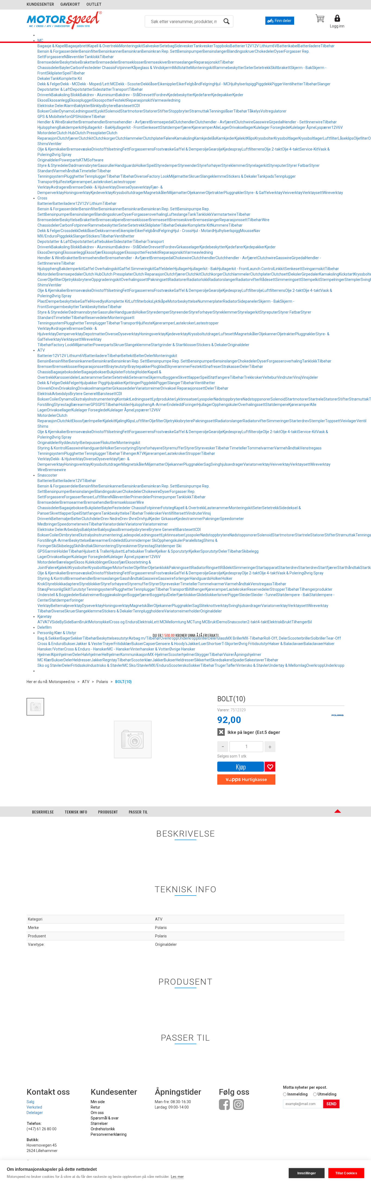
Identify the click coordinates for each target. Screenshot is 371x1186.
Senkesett (151, 127)
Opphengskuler (225, 404)
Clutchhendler (203, 258)
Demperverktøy (69, 334)
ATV (41, 350)
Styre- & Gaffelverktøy (263, 192)
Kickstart (346, 274)
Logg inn (337, 26)
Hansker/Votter (50, 649)
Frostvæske (164, 149)
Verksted (34, 1107)
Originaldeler (48, 160)
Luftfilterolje (252, 290)
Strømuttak (199, 111)
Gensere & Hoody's (171, 643)
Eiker (181, 84)
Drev (55, 388)
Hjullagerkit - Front (127, 127)
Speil (66, 73)
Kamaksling (184, 138)
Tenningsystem (50, 176)
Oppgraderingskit (106, 279)
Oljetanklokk (158, 567)
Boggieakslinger (113, 595)
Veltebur (269, 377)
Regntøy (110, 660)
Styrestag (62, 404)
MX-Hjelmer (158, 654)
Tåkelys (253, 111)
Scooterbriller (299, 638)
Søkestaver (254, 660)
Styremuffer (173, 448)
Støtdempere (276, 404)
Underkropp (334, 665)
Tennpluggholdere (148, 611)
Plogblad (158, 366)
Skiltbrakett (280, 67)
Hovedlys (98, 301)
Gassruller (106, 165)
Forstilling (45, 404)
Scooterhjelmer (181, 654)
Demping (55, 252)
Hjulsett (117, 551)
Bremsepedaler (69, 274)
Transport (120, 89)
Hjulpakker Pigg (93, 383)
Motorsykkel (99, 622)
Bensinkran (132, 51)
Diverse (140, 176)
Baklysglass (108, 529)
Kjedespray (232, 149)
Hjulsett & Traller (97, 551)
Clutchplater (153, 138)
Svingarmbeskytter (62, 307)
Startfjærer (327, 567)
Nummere (219, 225)
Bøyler (64, 67)
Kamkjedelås (205, 138)
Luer (203, 643)
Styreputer (277, 165)
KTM (83, 160)
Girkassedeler (124, 388)
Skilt (67, 589)
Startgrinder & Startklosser (174, 345)
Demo (222, 622)
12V (248, 46)
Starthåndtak (348, 567)
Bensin (43, 361)
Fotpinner (123, 67)
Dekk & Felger (49, 84)
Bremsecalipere (109, 220)
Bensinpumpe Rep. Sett (167, 361)
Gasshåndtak (131, 578)
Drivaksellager (241, 127)
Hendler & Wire (49, 122)
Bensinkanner (110, 51)
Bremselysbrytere (133, 529)
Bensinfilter (89, 51)
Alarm (69, 106)
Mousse (247, 231)
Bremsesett (159, 220)
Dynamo (66, 111)
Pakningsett (158, 279)
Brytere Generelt (84, 394)
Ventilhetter (293, 84)
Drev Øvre (128, 519)
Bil (310, 622)
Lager (224, 127)
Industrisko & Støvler (104, 665)
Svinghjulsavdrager (226, 464)
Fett (125, 149)
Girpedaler (310, 274)
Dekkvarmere (106, 231)
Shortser (214, 643)
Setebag (167, 46)
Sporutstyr (209, 551)
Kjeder (237, 95)
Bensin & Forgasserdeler (58, 51)
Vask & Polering (290, 573)
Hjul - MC (221, 84)
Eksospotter (102, 100)
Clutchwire (244, 122)
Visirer (228, 654)
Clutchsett (280, 274)
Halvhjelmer (91, 654)
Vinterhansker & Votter (149, 649)
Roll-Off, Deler (276, 638)
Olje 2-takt (273, 149)
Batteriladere (309, 46)
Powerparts (69, 160)
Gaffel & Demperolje (191, 149)
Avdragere (60, 187)
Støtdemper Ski (168, 546)
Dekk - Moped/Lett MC (97, 84)
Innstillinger (306, 1173)
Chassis (44, 372)
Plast (41, 301)
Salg (30, 1102)
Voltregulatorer (273, 111)
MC (40, 40)
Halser (329, 643)
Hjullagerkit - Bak (97, 127)
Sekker (77, 638)
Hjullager (181, 269)
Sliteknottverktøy (213, 605)
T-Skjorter (230, 643)
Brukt (84, 622)
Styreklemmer (233, 165)
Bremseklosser (131, 62)
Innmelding (297, 1094)
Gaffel (85, 301)
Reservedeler (96, 317)
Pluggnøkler (234, 192)
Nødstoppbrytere (228, 399)
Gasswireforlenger (174, 578)
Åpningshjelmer (247, 654)
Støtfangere (219, 377)
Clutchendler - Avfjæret (215, 122)
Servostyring (125, 448)
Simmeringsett (288, 279)
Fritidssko (79, 665)
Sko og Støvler (49, 665)
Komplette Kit (70, 78)
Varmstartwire (223, 214)
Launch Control (261, 269)
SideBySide (61, 622)
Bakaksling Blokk (65, 95)
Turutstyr (78, 589)
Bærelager (65, 562)
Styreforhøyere (149, 448)
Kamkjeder (225, 138)
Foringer (190, 404)
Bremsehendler (92, 122)
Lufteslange (177, 214)
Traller (149, 551)
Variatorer (134, 524)
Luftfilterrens (253, 149)
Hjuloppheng (48, 127)
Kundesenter (40, 4)
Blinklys (96, 106)
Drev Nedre (110, 519)
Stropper (193, 453)
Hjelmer (44, 654)
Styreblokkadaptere (62, 584)
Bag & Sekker (48, 638)
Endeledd (175, 404)
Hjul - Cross (182, 231)
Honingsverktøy (77, 192)
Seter (249, 67)
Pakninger (211, 519)
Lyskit (100, 111)
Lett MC (158, 622)
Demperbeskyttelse (63, 301)
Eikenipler (126, 231)
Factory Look (158, 176)
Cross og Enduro (124, 622)
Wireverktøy (333, 192)
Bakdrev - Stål (128, 95)
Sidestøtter (102, 89)
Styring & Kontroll (52, 448)
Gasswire (261, 122)
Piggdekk (264, 84)
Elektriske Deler (50, 106)
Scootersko (178, 665)
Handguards (125, 165)
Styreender (187, 165)
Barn (75, 622)
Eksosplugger (80, 100)
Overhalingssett (134, 279)
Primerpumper (163, 497)
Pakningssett (204, 421)
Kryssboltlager (286, 138)
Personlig (55, 589)
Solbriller (318, 638)
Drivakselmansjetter (95, 388)
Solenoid (112, 111)
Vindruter (285, 377)
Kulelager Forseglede (272, 127)
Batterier (237, 46)
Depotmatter (94, 334)
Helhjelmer (111, 654)
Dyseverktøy (140, 187)
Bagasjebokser (94, 372)
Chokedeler (264, 51)
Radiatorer (178, 279)
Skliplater (54, 73)
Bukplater (115, 372)
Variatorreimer (148, 388)
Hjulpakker (115, 383)
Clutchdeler (91, 519)
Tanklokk (92, 57)
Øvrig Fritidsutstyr (253, 643)
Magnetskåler (155, 192)
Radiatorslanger (222, 279)
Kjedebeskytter (180, 95)
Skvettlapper (189, 377)
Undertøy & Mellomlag (287, 665)
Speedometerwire (73, 524)
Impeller (96, 421)
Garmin (51, 551)
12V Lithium (262, 46)
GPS (74, 116)
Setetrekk (262, 67)
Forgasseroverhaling (149, 214)
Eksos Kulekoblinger (91, 562)
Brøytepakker (139, 366)
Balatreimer (90, 595)
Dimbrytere (68, 535)
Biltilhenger (195, 589)
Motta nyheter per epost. (305, 1087)
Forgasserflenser (78, 497)
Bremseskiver (156, 62)
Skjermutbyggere (163, 377)
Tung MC (200, 622)
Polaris (102, 682)
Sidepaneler (248, 301)
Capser (149, 643)
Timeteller (88, 171)
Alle (216, 127)
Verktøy (44, 187)
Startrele (315, 399)
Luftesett (227, 334)
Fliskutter (109, 442)
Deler (144, 247)
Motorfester (123, 567)
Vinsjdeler (309, 377)
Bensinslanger (215, 51)
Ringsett (213, 567)
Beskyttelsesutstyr (113, 638)
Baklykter (82, 106)
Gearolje (216, 149)
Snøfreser (212, 366)
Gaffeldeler (164, 269)
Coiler (54, 111)
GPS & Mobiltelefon (54, 116)
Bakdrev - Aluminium (98, 95)
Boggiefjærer (138, 595)
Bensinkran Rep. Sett (159, 51)
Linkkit (279, 269)
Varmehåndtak (66, 171)
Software (95, 160)
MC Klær (44, 660)
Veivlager (349, 421)
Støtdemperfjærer (176, 127)
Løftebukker (103, 241)
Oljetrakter (215, 192)
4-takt (262, 622)
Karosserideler (66, 377)
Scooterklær (141, 660)
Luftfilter (330, 138)
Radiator (230, 301)
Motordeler (46, 133)
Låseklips (346, 138)
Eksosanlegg (58, 100)
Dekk (65, 383)
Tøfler (231, 665)
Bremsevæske (79, 149)
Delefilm (44, 627)
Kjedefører (202, 95)
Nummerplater (210, 301)
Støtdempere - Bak (293, 595)
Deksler (295, 274)
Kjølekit (241, 138)
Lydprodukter (163, 399)
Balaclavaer (314, 643)
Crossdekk (69, 231)
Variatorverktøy (256, 464)
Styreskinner (127, 546)
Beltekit (127, 355)
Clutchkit (85, 138)
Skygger (202, 654)
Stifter (163, 111)
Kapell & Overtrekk (103, 46)
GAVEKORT (70, 4)
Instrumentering (103, 399)
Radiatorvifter (248, 279)
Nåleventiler (74, 57)
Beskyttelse (70, 62)
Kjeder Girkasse (162, 519)
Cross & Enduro (50, 643)
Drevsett (147, 95)
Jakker (193, 643)
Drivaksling (68, 388)
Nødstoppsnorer (257, 399)
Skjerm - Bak (301, 67)
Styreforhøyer (209, 165)
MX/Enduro (159, 665)
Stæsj (42, 589)
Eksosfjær (93, 252)
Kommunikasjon (134, 654)
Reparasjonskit (207, 62)
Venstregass (311, 448)
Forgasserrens (141, 149)
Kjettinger (132, 383)
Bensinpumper (190, 51)
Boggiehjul (159, 595)
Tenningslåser (221, 111)
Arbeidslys (61, 394)
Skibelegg (65, 546)
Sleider (245, 595)
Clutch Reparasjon (148, 274)
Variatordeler (114, 524)
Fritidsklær (122, 643)
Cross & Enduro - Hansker (85, 649)
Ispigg (251, 84)
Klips (251, 138)
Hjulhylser (237, 84)
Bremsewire (55, 470)
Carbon (76, 67)
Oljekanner (196, 192)
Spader (238, 660)
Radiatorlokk (197, 279)
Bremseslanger (181, 62)
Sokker (194, 665)
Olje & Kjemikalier (52, 149)
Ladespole (130, 535)
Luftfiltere (101, 497)
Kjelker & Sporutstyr (172, 551)
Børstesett (125, 106)
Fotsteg (130, 372)
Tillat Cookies (346, 1173)
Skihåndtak (83, 546)
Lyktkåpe (160, 301)
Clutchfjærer (67, 138)
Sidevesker (183, 46)
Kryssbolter (264, 138)
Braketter (88, 62)
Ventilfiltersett (174, 513)
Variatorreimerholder (182, 611)
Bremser (76, 187)
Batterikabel (287, 46)
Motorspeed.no (62, 682)
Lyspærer (323, 127)
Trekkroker (253, 377)
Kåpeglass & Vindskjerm (151, 67)
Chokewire (182, 258)
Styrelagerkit (257, 165)
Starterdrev (299, 421)
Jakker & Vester (89, 643)
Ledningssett (85, 111)
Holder (142, 372)
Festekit (120, 100)
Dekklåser (149, 84)
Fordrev (160, 95)
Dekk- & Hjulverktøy (100, 187)
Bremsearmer (72, 502)
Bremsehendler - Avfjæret (127, 122)
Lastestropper (124, 182)
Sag (207, 464)
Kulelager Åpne (303, 127)
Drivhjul (143, 519)
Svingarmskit (313, 269)
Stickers (93, 236)
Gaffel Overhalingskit (101, 269)
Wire (265, 220)
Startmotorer (131, 111)
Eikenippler (167, 84)
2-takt (252, 622)
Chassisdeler (48, 67)
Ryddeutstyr (69, 442)
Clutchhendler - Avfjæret (236, 258)
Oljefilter (361, 138)
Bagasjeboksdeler (66, 372)
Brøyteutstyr (117, 366)
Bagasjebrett (77, 46)
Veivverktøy (292, 192)
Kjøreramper (202, 127)
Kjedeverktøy (102, 192)
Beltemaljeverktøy (66, 605)
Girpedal (276, 122)
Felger (74, 383)
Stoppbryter (179, 111)
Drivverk (44, 95)
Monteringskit (131, 46)
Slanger (324, 84)
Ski (54, 546)
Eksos (42, 100)
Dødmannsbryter (83, 165)
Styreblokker (90, 584)
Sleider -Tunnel (264, 595)
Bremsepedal (161, 122)
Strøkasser (230, 366)
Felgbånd (193, 84)
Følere (169, 138)
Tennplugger (95, 176)
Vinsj (297, 377)
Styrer (189, 448)
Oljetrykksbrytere (76, 279)
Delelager (35, 1112)
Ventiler (55, 144)
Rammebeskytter (229, 67)
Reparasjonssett (233, 220)
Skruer (194, 176)
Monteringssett (121, 317)
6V (274, 46)
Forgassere (54, 57)
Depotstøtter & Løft (54, 89)
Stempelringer (332, 279)
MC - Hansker (118, 649)
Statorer (150, 111)
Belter (139, 355)
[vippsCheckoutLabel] (246, 779)
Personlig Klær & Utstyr (56, 633)
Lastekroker (101, 182)
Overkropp (315, 665)
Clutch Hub (65, 133)
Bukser (70, 643)
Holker (141, 165)
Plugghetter (74, 176)
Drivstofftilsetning (107, 149)
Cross (42, 198)
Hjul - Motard (202, 231)
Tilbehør (327, 46)
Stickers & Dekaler (241, 176)
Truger (220, 665)
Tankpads (265, 176)
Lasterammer (91, 377)
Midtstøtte (181, 67)
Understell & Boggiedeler (58, 595)
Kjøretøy (44, 616)
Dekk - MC (69, 84)
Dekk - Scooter (128, 84)
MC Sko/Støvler (135, 665)
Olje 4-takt (291, 149)
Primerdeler (141, 497)
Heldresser (82, 660)
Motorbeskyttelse (183, 301)
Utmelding (327, 1094)
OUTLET (94, 4)
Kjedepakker (221, 95)
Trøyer (108, 643)
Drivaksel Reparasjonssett (183, 388)
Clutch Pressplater (90, 133)
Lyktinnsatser (186, 399)
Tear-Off (333, 638)
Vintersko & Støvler (252, 665)
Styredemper (166, 165)
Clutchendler (184, 122)
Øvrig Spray (61, 154)
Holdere (84, 116)
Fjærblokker (187, 595)
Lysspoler (206, 399)
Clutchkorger (104, 138)
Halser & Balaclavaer (286, 643)
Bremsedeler (48, 62)
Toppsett (333, 421)
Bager (65, 638)
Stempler (353, 279)
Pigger (277, 84)
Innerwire (315, 122)
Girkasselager (188, 247)
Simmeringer (278, 421)
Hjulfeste (62, 182)
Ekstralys (81, 399)
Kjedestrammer (189, 519)
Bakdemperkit (71, 127)
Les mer (177, 1177)
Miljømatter (179, 176)
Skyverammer (178, 366)
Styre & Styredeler (53, 165)
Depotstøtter (82, 89)
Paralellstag (193, 540)
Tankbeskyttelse (93, 307)
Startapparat (267, 567)
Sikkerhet (202, 660)
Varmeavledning (166, 100)
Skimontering (104, 546)
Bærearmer (80, 404)
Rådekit (227, 567)
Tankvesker (203, 46)
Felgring (207, 84)
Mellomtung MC (179, 622)
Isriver (223, 595)
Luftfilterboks (140, 301)
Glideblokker (207, 595)
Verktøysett (313, 192)
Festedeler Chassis (99, 67)
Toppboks (221, 46)
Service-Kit (309, 149)
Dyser (279, 51)
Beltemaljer (61, 519)
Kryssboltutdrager (128, 192)
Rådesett (267, 279)
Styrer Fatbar (298, 165)
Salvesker (151, 46)
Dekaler (44, 78)
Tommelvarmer (260, 448)
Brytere (109, 106)
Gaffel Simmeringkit (136, 269)
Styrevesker (205, 448)
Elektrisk (44, 394)
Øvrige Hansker (182, 649)
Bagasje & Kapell (51, 46)
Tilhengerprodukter (315, 589)
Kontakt (123, 399)
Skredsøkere (221, 660)
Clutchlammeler (129, 138)
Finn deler (283, 20)
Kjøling (120, 421)
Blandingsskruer (241, 51)
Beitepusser (90, 442)
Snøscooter (47, 475)
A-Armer (159, 404)
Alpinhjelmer (62, 654)
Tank (55, 78)
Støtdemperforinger (66, 600)
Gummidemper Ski (141, 540)
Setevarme (138, 377)
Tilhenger (128, 453)
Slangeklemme (213, 176)
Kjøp (241, 766)
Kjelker (194, 551)
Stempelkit (310, 279)
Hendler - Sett (295, 122)
